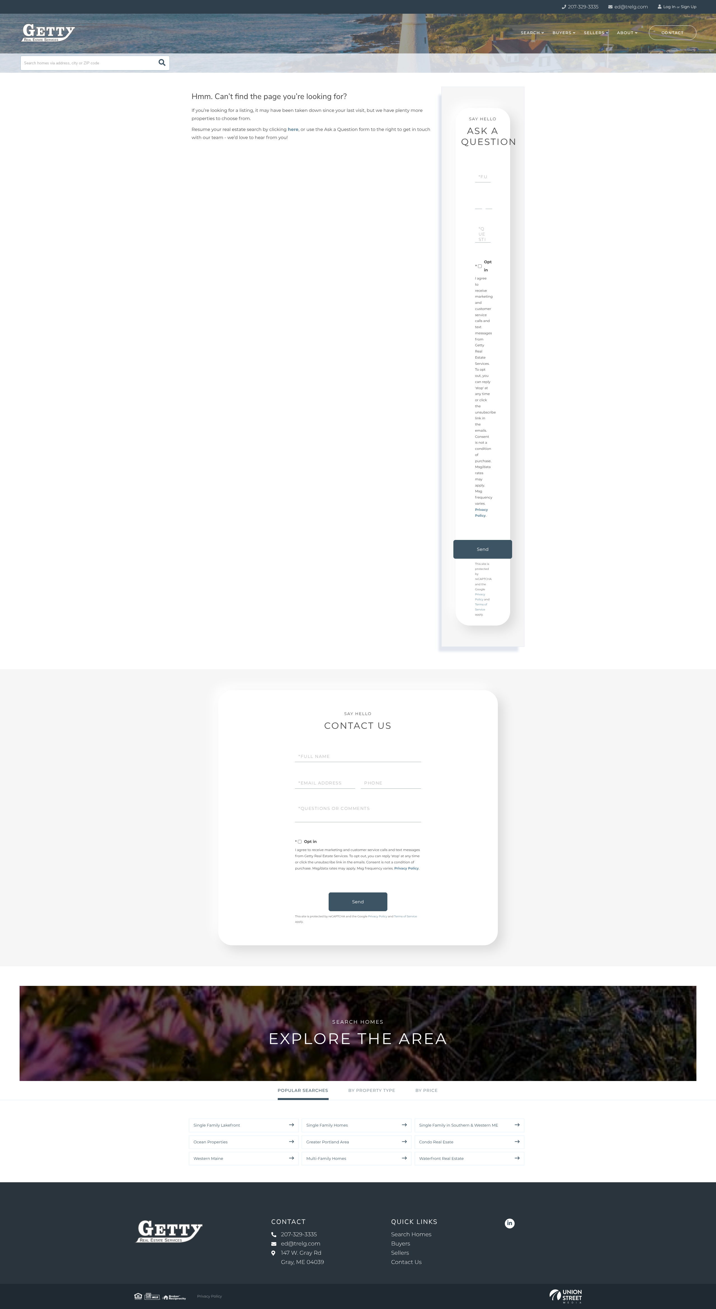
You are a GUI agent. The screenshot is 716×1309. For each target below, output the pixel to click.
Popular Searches (303, 1090)
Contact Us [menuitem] (406, 1262)
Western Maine (208, 1158)
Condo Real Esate (436, 1142)
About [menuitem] (625, 32)
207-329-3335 (583, 7)
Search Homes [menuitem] (411, 1234)
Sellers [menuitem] (594, 32)
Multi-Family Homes (326, 1158)
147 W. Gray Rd (302, 1258)
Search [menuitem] (530, 32)
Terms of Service (405, 916)
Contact (672, 32)
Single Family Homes (327, 1125)
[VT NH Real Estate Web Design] (566, 1296)
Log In (669, 6)
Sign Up (688, 6)
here (293, 129)
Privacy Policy (406, 868)
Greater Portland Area (327, 1142)
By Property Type (371, 1090)
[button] (162, 63)
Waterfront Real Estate (441, 1158)
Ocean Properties (211, 1142)
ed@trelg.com (631, 7)
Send (483, 549)
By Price (426, 1090)
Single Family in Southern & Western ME (458, 1125)
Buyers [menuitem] (562, 32)
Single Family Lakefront (217, 1125)
